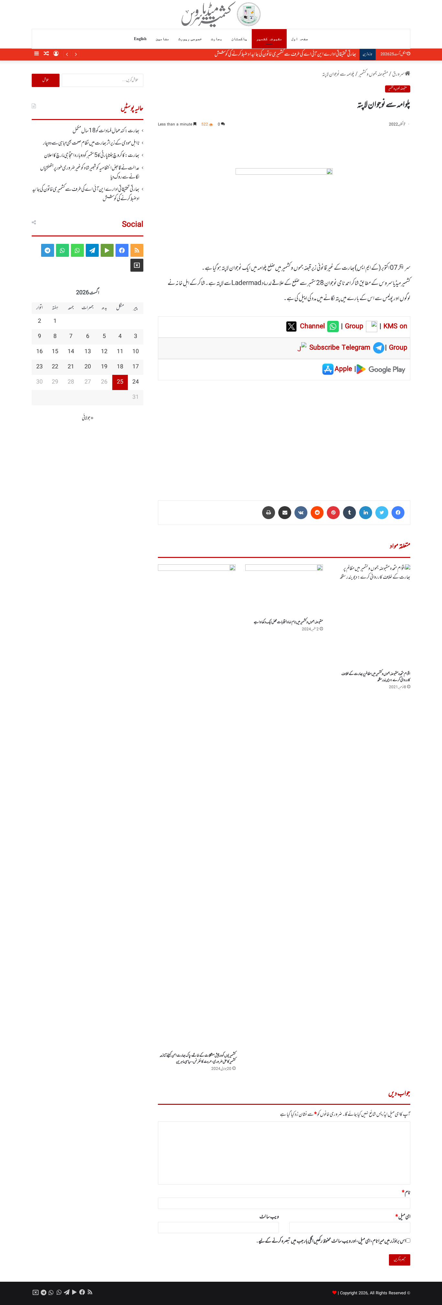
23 (39, 367)
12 (104, 352)
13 (87, 352)
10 (135, 352)
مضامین (162, 39)
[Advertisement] (284, 435)
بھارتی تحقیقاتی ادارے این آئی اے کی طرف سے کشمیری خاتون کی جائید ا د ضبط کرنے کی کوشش (285, 54)
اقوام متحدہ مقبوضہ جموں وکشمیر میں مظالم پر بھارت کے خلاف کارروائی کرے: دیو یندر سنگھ (375, 677)
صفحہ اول (299, 39)
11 (120, 352)
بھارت (216, 39)
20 (87, 367)
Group (353, 326)
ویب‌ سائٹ (269, 1217)
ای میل (402, 1217)
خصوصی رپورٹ (190, 39)
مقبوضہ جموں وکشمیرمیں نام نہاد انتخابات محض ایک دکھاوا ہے (288, 622)
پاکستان (239, 39)
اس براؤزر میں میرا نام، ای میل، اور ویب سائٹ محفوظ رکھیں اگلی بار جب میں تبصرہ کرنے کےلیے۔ (331, 1241)
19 (104, 367)
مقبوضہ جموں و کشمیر (373, 74)
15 (55, 352)
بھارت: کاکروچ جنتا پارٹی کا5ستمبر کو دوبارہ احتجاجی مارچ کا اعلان (91, 155)
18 (120, 367)
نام (406, 1193)
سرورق (398, 74)
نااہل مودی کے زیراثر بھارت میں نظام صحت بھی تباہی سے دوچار (91, 143)
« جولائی (88, 418)
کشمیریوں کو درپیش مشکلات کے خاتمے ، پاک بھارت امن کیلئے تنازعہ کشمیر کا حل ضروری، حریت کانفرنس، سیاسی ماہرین (198, 1059)
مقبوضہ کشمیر (269, 39)
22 (55, 367)
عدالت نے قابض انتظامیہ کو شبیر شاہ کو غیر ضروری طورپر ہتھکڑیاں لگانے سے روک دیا (89, 172)
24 (135, 382)
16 (39, 352)
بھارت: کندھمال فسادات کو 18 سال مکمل (105, 131)
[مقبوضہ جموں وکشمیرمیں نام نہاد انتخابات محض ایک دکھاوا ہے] (284, 590)
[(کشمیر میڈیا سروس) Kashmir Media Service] (221, 14)
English (140, 39)
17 (135, 367)
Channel (313, 326)
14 (71, 352)
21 (71, 367)
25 (120, 382)
